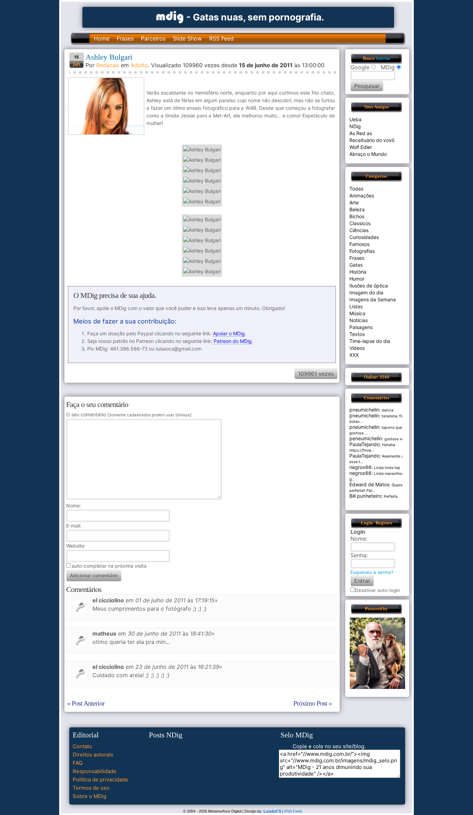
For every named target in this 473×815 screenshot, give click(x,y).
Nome (73, 505)
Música (357, 313)
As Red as (360, 133)
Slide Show (187, 38)
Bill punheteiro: (366, 496)
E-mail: (73, 526)
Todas (356, 189)
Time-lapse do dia (369, 341)
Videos (357, 348)
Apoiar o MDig (229, 333)
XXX (354, 355)
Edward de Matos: (370, 484)
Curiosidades (364, 237)
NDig (355, 126)
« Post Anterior (86, 703)
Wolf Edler (360, 147)
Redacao (107, 65)
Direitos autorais (93, 754)
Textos (357, 334)
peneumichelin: (366, 438)
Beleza (357, 209)
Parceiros (153, 38)
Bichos (356, 216)
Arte (354, 202)
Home (101, 38)
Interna (383, 58)
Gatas (356, 265)
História (357, 272)
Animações (361, 195)
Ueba (355, 119)
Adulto (139, 65)
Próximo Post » (312, 703)
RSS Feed (221, 38)
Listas (356, 306)
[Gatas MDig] (170, 16)
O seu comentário (128, 414)
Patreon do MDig (233, 341)
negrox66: (361, 467)
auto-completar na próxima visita (109, 566)
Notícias (358, 320)
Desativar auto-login (377, 590)
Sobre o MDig (89, 796)
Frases (125, 38)
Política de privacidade (100, 779)
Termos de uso (91, 788)
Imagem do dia (366, 292)
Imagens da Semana (372, 299)
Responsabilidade (94, 771)
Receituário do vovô (371, 140)
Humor (356, 279)
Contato (82, 746)
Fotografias (362, 251)
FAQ (77, 763)
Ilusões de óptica (368, 286)
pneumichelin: (365, 410)
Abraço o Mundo (368, 154)
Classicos (360, 223)
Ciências (358, 230)
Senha (358, 555)
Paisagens (361, 327)
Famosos (359, 244)
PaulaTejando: (365, 444)
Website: (76, 546)
